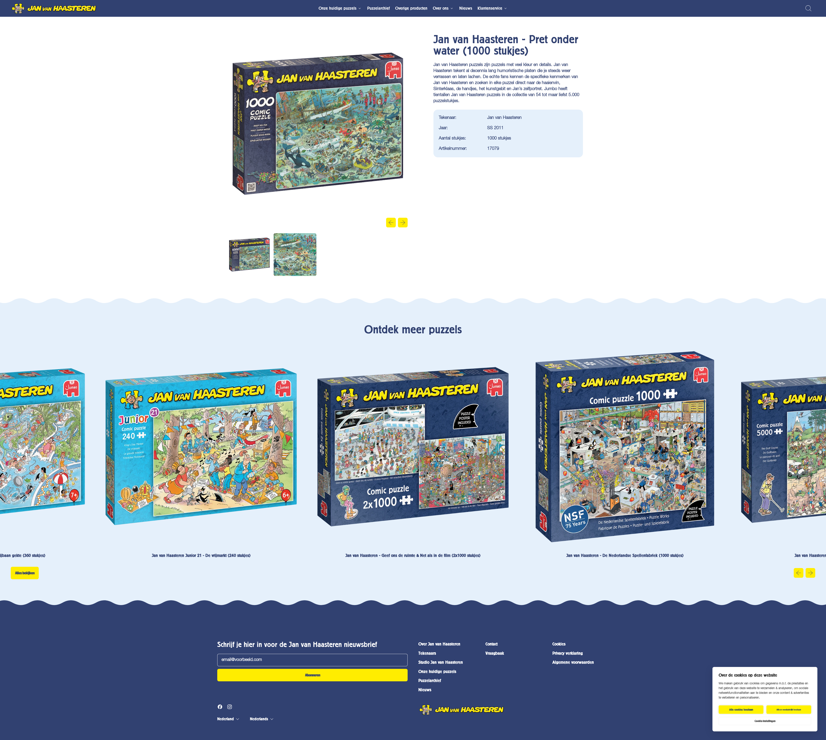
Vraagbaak (494, 653)
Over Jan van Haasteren (439, 644)
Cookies (559, 644)
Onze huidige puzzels (437, 671)
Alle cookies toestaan (741, 709)
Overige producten (411, 8)
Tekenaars (427, 653)
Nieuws (465, 8)
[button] (808, 8)
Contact (491, 644)
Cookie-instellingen (765, 721)
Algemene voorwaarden (573, 662)
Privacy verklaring (567, 653)
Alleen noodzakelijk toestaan (789, 709)
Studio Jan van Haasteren (440, 662)
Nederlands (259, 719)
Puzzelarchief (378, 8)
